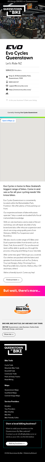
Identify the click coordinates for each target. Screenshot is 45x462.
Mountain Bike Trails (12, 368)
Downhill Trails (10, 371)
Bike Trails (9, 361)
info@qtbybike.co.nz (26, 434)
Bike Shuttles (9, 412)
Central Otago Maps (12, 396)
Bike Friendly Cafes (12, 418)
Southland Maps (11, 393)
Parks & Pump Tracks (12, 377)
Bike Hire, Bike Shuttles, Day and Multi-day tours (22, 323)
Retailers (8, 406)
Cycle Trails (9, 365)
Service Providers (12, 402)
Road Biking (9, 380)
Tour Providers (10, 409)
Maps (7, 385)
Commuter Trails (11, 374)
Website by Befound (30, 453)
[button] (36, 7)
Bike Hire (8, 415)
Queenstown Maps (12, 390)
